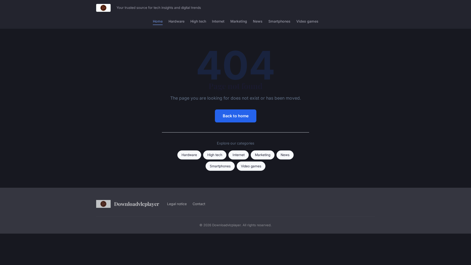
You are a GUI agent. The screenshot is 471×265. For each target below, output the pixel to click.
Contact (199, 204)
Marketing (238, 21)
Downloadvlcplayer (136, 203)
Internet (218, 21)
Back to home (236, 115)
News (257, 21)
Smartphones (279, 21)
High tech (198, 21)
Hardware (176, 21)
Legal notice (177, 204)
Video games (307, 21)
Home (158, 21)
